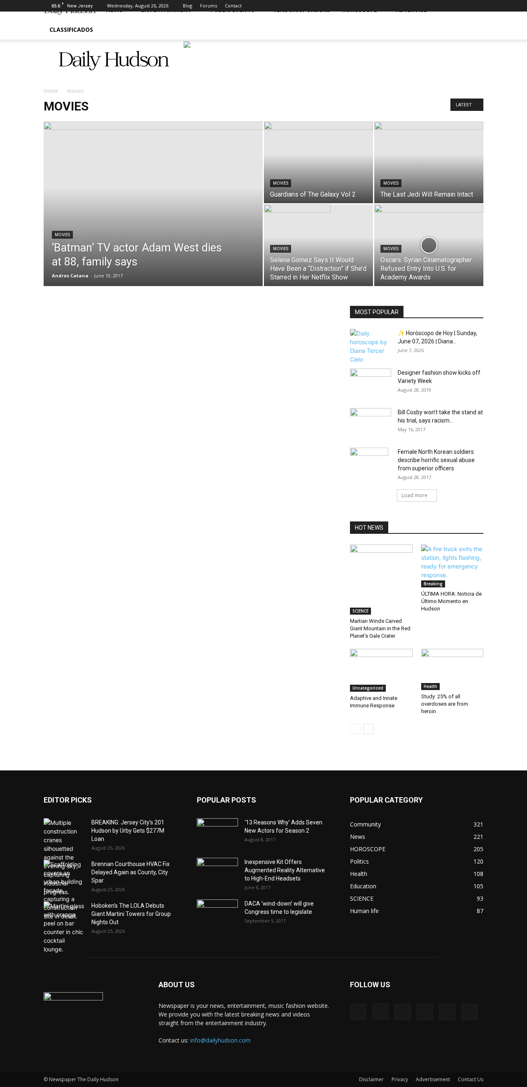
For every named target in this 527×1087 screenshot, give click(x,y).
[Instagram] (423, 6)
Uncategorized (367, 688)
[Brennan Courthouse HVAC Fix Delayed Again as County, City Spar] (64, 890)
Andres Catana (70, 275)
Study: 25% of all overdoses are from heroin (444, 703)
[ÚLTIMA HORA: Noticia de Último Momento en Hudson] (452, 566)
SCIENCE (360, 611)
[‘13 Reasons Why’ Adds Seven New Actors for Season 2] (217, 830)
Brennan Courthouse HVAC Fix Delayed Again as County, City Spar (130, 872)
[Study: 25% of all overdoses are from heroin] (452, 669)
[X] (436, 6)
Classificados (71, 29)
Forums (208, 5)
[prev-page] (355, 729)
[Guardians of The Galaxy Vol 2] (318, 151)
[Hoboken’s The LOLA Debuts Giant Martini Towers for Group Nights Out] (64, 927)
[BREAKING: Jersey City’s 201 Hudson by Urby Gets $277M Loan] (64, 857)
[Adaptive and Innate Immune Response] (381, 670)
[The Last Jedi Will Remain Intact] (428, 152)
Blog (187, 5)
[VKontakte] (463, 6)
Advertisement (433, 1079)
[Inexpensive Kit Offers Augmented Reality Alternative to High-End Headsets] (217, 867)
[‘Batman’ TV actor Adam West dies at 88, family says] (153, 206)
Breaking (433, 584)
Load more (414, 495)
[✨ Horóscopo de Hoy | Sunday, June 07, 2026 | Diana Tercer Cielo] (370, 346)
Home (51, 90)
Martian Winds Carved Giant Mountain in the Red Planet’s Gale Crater (380, 628)
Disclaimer (371, 1079)
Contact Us (470, 1079)
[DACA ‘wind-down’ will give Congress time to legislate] (217, 907)
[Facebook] (409, 6)
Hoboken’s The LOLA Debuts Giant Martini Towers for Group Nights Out (131, 913)
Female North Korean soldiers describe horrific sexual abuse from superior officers (436, 460)
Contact (233, 5)
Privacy (400, 1079)
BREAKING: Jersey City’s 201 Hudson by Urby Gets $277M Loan (127, 830)
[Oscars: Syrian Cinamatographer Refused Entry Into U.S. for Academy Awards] (428, 235)
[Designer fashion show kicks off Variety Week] (370, 383)
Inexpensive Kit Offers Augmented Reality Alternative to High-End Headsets (285, 870)
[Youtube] (477, 6)
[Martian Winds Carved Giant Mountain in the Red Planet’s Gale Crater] (381, 580)
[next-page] (368, 729)
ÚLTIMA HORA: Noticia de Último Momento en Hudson (451, 601)
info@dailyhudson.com (220, 1040)
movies (62, 234)
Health (430, 686)
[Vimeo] (450, 6)
